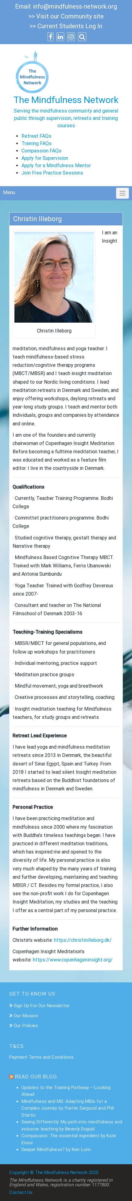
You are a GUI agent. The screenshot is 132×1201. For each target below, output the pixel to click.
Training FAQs (36, 143)
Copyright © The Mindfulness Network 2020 (54, 1172)
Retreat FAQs (36, 136)
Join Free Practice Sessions (52, 173)
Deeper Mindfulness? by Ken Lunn (56, 1149)
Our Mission (26, 1016)
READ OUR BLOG (36, 1076)
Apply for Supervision (44, 158)
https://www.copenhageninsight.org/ (73, 960)
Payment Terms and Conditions (41, 1057)
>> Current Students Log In (66, 26)
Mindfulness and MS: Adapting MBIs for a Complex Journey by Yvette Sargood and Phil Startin (67, 1108)
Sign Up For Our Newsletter (42, 1005)
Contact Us (21, 1192)
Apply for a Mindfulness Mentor (56, 165)
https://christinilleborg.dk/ (83, 940)
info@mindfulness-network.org (75, 6)
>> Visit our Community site (66, 16)
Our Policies (26, 1025)
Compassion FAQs (41, 151)
